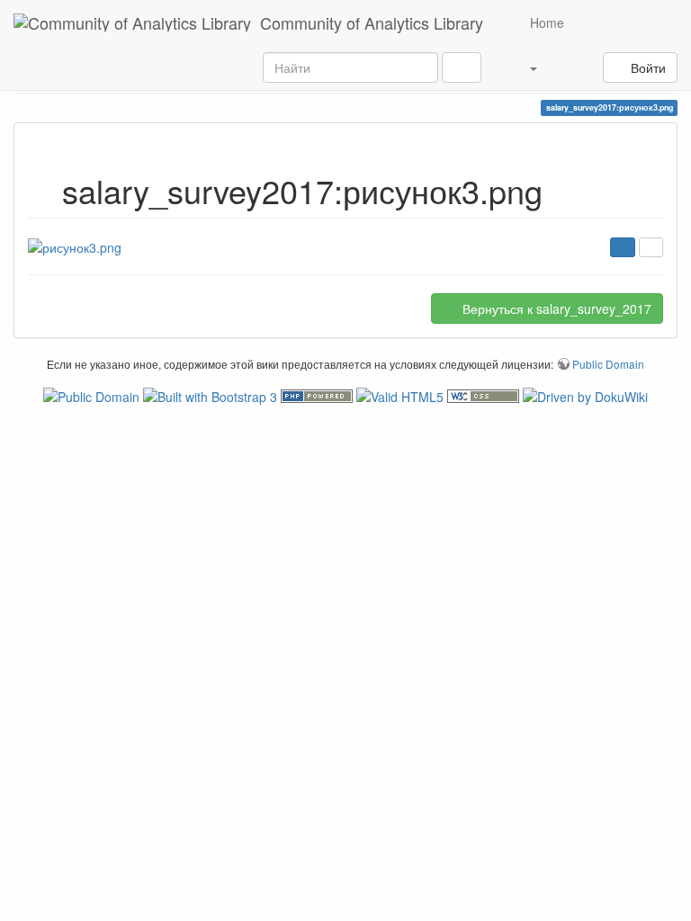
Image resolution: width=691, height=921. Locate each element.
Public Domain (608, 363)
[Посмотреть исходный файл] (74, 246)
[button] (523, 67)
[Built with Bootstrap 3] (212, 394)
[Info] (622, 247)
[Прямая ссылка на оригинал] (651, 247)
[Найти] (461, 67)
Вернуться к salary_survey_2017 (555, 308)
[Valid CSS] (485, 394)
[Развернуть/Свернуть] (572, 67)
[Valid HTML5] (401, 394)
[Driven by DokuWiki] (585, 394)
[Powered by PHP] (318, 394)
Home (545, 22)
